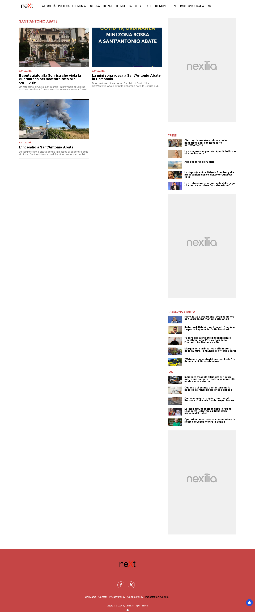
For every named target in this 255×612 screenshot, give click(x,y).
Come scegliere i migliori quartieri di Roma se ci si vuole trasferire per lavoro (209, 399)
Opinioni (160, 6)
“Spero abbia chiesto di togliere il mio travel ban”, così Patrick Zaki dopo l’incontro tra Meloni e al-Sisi (207, 340)
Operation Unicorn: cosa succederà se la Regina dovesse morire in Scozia (209, 420)
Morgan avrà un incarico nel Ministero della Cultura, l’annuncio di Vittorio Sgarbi (210, 350)
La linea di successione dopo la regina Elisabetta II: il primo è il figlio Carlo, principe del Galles (208, 411)
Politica (64, 6)
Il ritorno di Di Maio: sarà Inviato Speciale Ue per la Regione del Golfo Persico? (209, 328)
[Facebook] (118, 582)
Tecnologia (124, 6)
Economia (79, 6)
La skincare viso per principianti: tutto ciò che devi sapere (210, 152)
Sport (138, 6)
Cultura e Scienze (100, 6)
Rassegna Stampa (192, 6)
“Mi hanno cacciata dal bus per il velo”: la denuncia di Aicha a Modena (209, 360)
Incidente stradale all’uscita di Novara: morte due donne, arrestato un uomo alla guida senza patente (209, 379)
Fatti (149, 6)
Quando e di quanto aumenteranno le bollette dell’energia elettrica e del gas (208, 389)
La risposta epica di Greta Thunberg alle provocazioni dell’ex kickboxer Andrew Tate (209, 174)
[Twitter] (129, 582)
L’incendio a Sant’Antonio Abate (46, 147)
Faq (209, 6)
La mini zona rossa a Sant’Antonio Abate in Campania (126, 77)
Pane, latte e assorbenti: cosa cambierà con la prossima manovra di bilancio (209, 318)
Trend (173, 6)
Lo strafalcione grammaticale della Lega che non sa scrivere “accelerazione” (209, 184)
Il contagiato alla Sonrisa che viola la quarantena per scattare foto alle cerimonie (50, 79)
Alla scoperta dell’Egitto (199, 162)
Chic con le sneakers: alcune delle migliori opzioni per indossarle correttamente (205, 142)
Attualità (49, 6)
